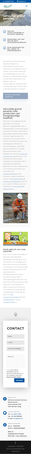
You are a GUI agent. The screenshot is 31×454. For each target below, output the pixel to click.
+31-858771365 (8, 299)
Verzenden (19, 380)
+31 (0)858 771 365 (9, 1)
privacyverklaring (14, 377)
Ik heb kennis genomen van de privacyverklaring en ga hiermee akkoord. (15, 373)
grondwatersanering (10, 174)
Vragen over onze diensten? (12, 96)
